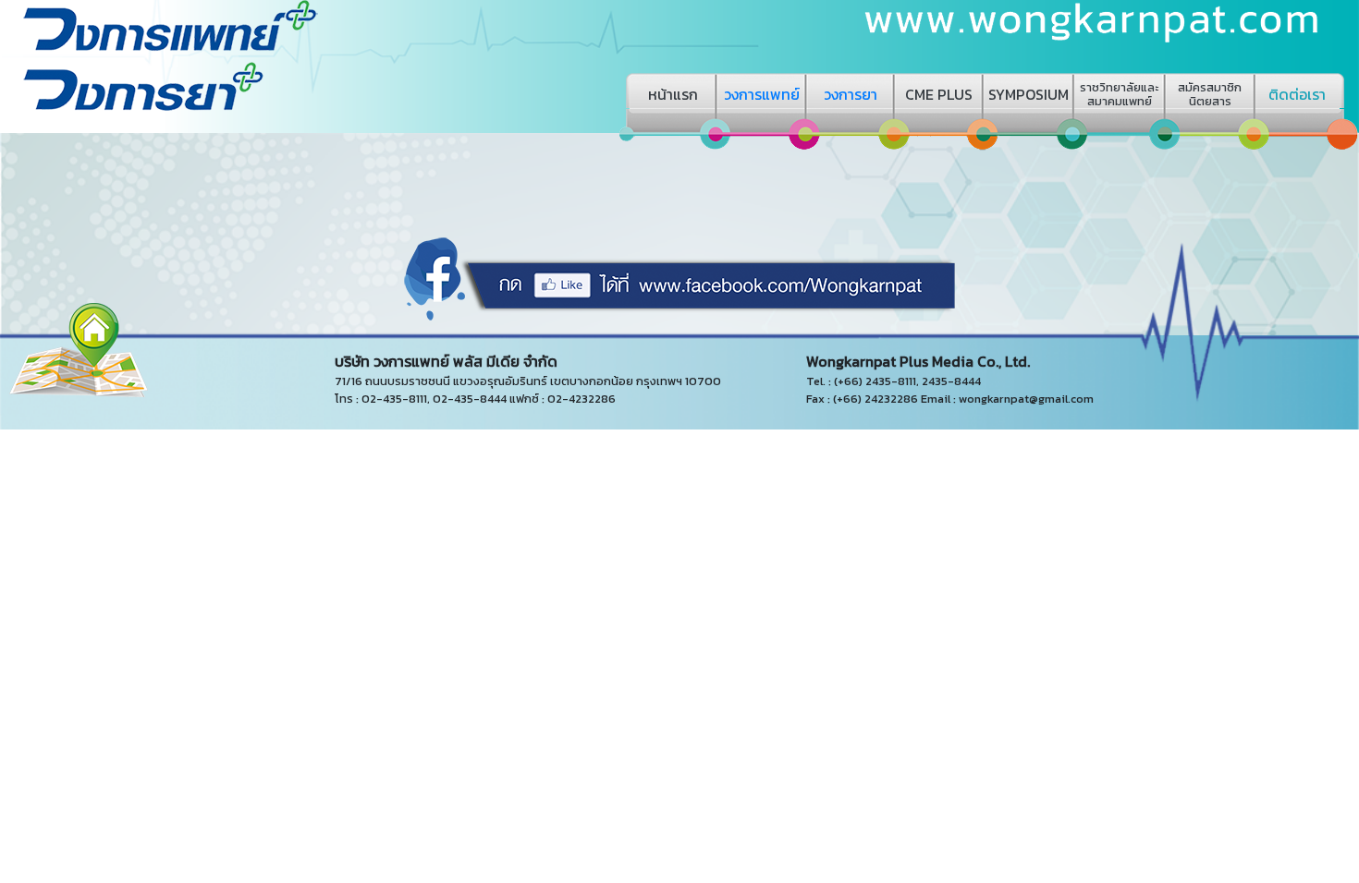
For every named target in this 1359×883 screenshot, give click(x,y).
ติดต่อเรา (1297, 94)
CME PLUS (939, 94)
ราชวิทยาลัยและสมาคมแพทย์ (1119, 94)
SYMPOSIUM (1028, 94)
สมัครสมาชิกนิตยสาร (1210, 94)
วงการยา (850, 94)
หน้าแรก (673, 94)
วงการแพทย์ (762, 94)
